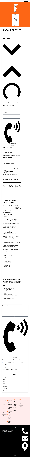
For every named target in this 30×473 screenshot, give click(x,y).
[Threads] (22, 1)
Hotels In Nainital (20, 406)
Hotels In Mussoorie (20, 403)
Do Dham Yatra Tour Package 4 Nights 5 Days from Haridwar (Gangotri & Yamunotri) (10, 408)
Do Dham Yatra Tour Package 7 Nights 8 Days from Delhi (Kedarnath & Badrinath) (10, 421)
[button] (12, 50)
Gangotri (16, 19)
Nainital (14, 5)
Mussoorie (15, 11)
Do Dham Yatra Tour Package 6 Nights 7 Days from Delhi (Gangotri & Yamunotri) (10, 415)
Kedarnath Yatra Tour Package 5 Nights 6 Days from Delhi (15, 410)
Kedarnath (15, 9)
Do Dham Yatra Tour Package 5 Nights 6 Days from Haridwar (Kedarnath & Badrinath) (10, 411)
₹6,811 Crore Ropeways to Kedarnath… (6, 364)
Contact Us (16, 429)
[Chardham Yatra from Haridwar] (7, 400)
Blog (13, 12)
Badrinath (15, 6)
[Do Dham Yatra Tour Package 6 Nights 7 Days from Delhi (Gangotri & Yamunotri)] (7, 414)
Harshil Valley (15, 20)
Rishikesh (3, 412)
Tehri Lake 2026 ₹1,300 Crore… (5, 367)
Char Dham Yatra (15, 4)
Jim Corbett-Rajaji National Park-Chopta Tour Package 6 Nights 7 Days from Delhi (15, 408)
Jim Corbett (15, 18)
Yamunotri (15, 7)
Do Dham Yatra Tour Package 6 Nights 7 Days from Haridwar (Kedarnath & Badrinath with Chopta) (10, 418)
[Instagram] (19, 1)
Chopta (14, 8)
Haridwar (15, 10)
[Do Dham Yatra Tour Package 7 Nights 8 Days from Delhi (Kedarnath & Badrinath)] (7, 421)
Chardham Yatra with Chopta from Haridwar (10, 404)
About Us (13, 3)
